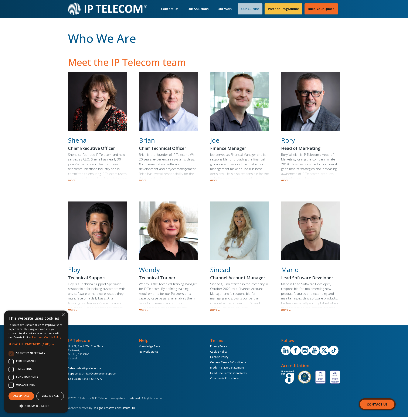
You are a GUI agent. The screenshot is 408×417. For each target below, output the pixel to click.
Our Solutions (198, 9)
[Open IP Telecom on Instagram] (305, 350)
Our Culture (250, 9)
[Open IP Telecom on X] (324, 350)
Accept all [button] (21, 396)
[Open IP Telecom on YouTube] (314, 350)
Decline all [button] (50, 396)
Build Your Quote (321, 9)
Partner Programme (283, 9)
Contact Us (169, 9)
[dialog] (36, 362)
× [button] (63, 315)
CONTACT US (377, 404)
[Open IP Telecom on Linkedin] (286, 350)
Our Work (225, 9)
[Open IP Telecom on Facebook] (295, 350)
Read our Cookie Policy (46, 337)
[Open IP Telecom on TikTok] (334, 350)
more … (73, 180)
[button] (36, 344)
